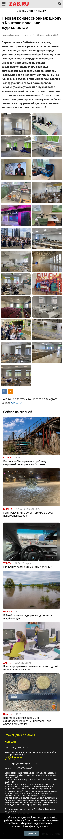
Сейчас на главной (17, 412)
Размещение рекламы (20, 735)
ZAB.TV (41, 10)
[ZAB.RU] (19, 5)
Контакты (11, 741)
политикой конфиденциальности (31, 826)
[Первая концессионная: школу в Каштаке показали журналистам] (16, 124)
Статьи (31, 10)
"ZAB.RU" (16, 402)
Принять (31, 833)
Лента (21, 10)
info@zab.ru (10, 759)
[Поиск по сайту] (60, 3)
